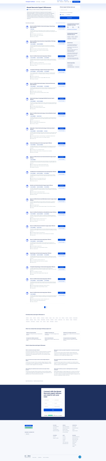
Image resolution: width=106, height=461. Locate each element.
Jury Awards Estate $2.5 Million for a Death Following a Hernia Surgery (72, 45)
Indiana (73, 36)
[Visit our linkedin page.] (28, 456)
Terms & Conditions (46, 457)
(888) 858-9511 (66, 0)
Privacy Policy (34, 457)
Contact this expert (62, 28)
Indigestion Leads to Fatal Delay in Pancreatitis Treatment (72, 56)
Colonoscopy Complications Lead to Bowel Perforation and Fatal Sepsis (72, 53)
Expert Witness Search (66, 426)
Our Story (64, 436)
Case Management (56, 426)
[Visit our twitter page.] (26, 456)
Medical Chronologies (56, 430)
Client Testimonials (65, 442)
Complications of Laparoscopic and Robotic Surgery (72, 47)
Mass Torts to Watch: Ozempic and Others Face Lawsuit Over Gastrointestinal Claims (72, 50)
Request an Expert (76, 1)
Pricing (73, 429)
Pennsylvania (74, 38)
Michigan (69, 36)
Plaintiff (62, 14)
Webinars (73, 443)
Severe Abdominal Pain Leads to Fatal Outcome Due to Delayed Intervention (73, 58)
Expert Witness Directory (75, 436)
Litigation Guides (74, 440)
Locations (64, 439)
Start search (69, 17)
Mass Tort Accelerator (66, 430)
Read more (29, 18)
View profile (61, 26)
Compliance (39, 457)
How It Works (74, 426)
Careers (64, 440)
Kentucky (76, 36)
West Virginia (69, 38)
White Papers (74, 442)
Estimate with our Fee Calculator (72, 29)
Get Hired (54, 436)
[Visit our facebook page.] (25, 456)
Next (53, 409)
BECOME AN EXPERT (60, 0)
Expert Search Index (75, 439)
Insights (73, 446)
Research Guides (65, 429)
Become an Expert (28, 427)
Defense (68, 14)
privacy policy (59, 412)
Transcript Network (55, 429)
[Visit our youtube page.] (29, 456)
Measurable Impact (65, 443)
